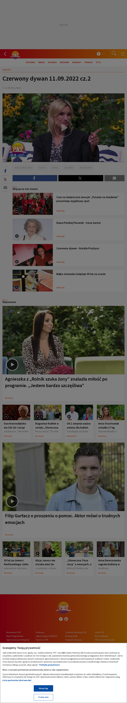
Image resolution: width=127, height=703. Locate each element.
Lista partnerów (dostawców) (16, 680)
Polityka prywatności (49, 665)
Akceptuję (43, 688)
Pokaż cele (43, 697)
